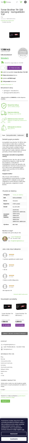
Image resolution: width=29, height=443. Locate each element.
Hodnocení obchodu (6, 363)
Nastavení (14, 434)
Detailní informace (6, 84)
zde (23, 430)
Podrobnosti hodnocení (7, 20)
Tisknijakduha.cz (7, 349)
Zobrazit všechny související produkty (14, 333)
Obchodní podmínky (6, 367)
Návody (3, 359)
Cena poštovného (6, 361)
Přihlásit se (5, 401)
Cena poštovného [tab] (11, 135)
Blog (2, 357)
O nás (2, 375)
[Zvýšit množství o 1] (6, 67)
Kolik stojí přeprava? (6, 54)
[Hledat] (17, 2)
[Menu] (25, 2)
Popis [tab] (3, 135)
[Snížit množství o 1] (6, 69)
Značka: (6, 22)
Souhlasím (14, 439)
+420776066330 (16, 237)
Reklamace (4, 371)
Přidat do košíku (15, 68)
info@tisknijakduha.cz (17, 241)
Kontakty (3, 365)
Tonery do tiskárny (18, 195)
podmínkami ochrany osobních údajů (13, 396)
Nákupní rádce (5, 369)
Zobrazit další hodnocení (20, 294)
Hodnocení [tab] (20, 135)
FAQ (2, 373)
